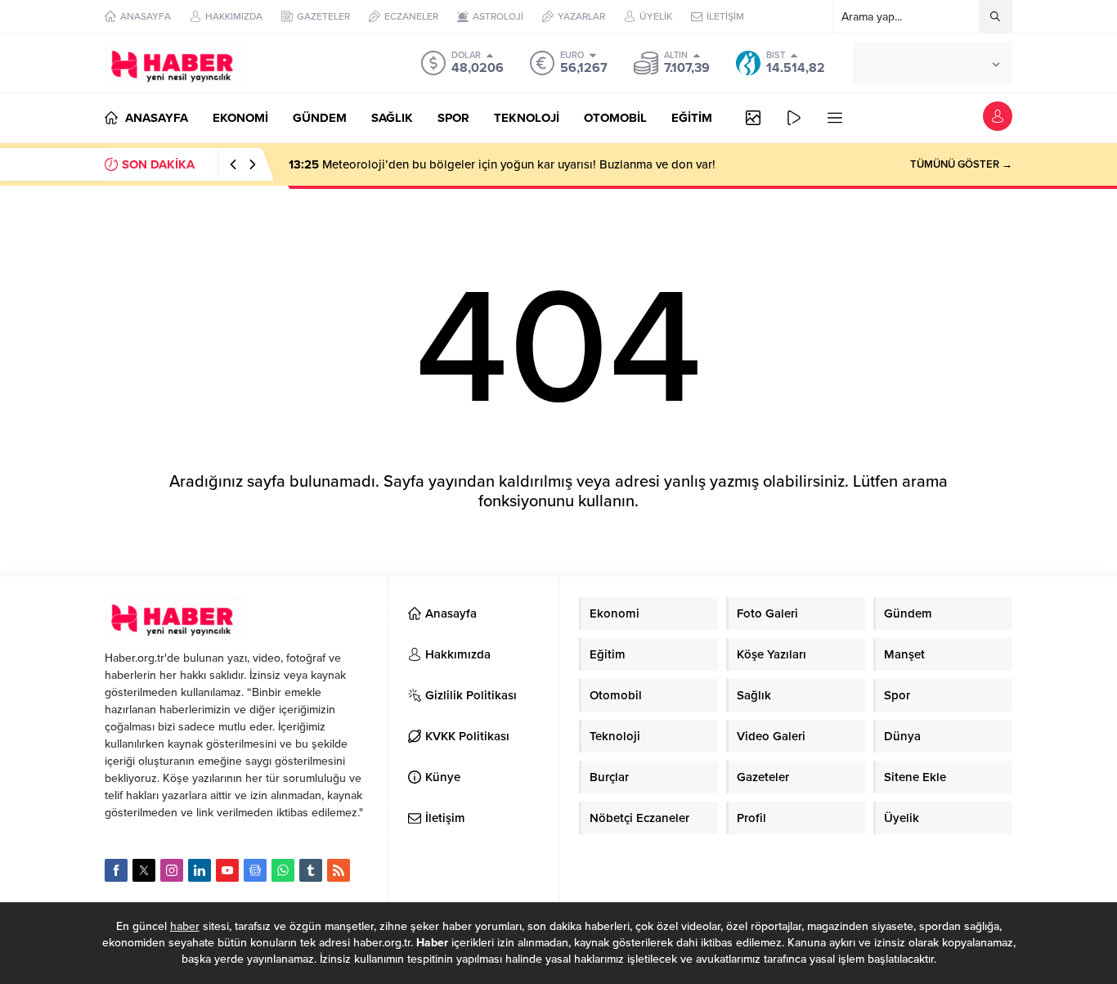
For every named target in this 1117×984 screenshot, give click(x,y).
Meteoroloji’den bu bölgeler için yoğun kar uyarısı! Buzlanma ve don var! (502, 164)
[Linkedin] (199, 870)
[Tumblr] (310, 870)
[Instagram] (171, 870)
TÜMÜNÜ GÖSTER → (961, 164)
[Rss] (338, 870)
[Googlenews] (255, 870)
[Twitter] (143, 870)
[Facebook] (116, 870)
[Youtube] (227, 870)
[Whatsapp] (282, 870)
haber (185, 926)
